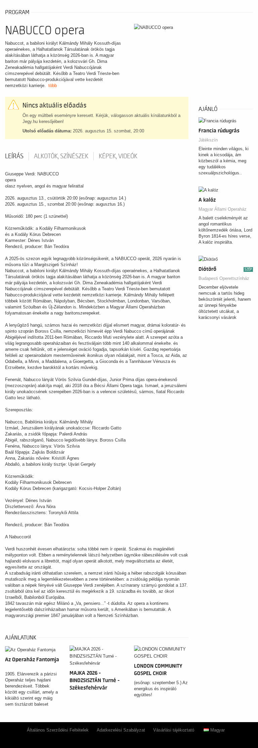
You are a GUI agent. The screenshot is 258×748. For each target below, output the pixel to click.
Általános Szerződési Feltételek (58, 730)
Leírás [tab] (14, 156)
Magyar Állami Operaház (223, 209)
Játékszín (208, 139)
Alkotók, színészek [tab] (61, 156)
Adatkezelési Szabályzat (121, 730)
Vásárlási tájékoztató (173, 730)
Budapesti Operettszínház (224, 278)
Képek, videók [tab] (118, 156)
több (52, 85)
